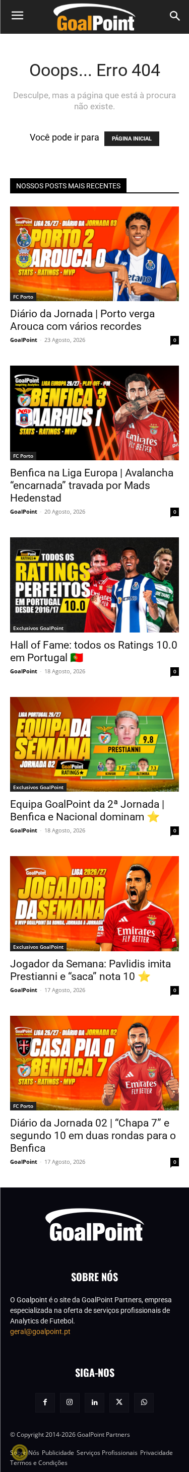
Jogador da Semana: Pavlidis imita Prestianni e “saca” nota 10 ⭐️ (90, 970)
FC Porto (23, 296)
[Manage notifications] (20, 1452)
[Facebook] (45, 1403)
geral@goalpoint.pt (40, 1331)
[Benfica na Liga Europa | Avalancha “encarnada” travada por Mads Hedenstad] (94, 413)
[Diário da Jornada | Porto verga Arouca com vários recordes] (94, 253)
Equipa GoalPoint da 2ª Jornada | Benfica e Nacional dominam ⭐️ (87, 810)
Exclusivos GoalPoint (38, 628)
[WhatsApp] (144, 1403)
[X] (119, 1403)
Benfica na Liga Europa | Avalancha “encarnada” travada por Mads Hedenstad (91, 485)
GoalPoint (23, 339)
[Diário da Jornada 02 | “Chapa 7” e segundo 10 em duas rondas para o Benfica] (94, 1063)
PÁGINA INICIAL (132, 138)
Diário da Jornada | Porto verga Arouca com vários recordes (82, 320)
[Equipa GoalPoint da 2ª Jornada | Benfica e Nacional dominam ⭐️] (94, 744)
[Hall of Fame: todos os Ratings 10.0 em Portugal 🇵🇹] (94, 584)
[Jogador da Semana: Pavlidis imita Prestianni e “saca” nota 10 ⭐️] (94, 903)
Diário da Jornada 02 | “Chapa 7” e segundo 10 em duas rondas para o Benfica (93, 1135)
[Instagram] (70, 1403)
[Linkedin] (94, 1403)
